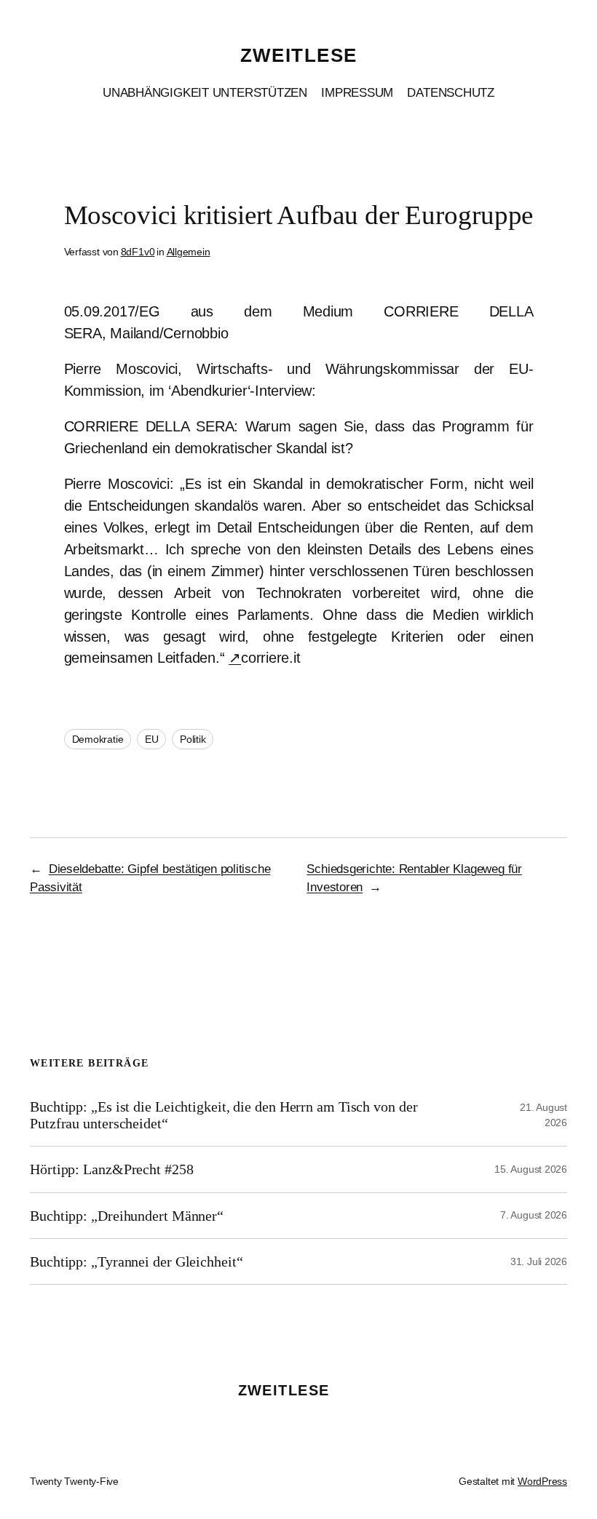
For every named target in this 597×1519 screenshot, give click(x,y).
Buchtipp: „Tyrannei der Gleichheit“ (136, 1261)
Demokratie (98, 739)
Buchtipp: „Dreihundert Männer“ (127, 1216)
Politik (192, 739)
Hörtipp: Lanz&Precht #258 (112, 1169)
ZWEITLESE (298, 55)
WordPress (542, 1481)
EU (152, 739)
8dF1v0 (138, 252)
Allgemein (188, 252)
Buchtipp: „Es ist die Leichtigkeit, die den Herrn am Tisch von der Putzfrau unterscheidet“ (223, 1115)
